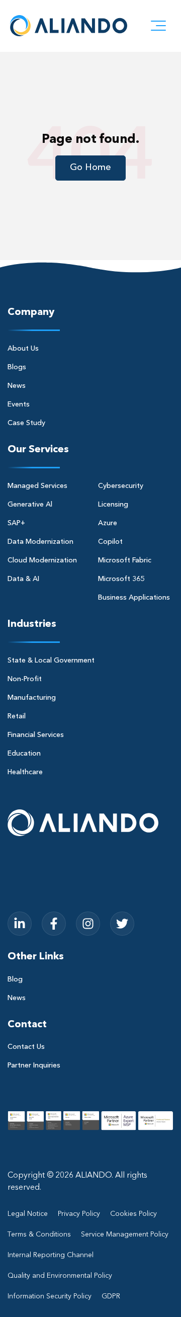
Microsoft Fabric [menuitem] (124, 560)
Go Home (90, 167)
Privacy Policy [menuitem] (79, 1213)
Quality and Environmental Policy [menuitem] (60, 1275)
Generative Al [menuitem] (30, 504)
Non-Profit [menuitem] (25, 679)
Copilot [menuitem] (110, 541)
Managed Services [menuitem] (37, 485)
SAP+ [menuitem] (16, 523)
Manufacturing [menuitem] (32, 697)
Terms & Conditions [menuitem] (39, 1234)
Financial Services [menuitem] (36, 734)
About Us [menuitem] (23, 348)
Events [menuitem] (19, 404)
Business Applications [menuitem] (134, 597)
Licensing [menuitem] (113, 504)
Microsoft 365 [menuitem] (121, 579)
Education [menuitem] (24, 753)
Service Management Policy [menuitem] (124, 1234)
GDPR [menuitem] (111, 1296)
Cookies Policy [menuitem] (133, 1213)
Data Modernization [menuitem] (40, 541)
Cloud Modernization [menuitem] (42, 560)
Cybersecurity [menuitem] (120, 485)
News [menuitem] (17, 385)
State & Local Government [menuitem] (51, 660)
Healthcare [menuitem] (25, 772)
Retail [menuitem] (17, 716)
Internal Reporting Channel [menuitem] (51, 1255)
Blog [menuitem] (15, 979)
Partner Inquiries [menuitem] (34, 1065)
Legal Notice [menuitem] (28, 1213)
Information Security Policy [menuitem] (50, 1296)
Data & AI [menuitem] (23, 579)
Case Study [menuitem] (26, 423)
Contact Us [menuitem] (26, 1046)
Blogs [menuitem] (17, 367)
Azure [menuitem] (107, 523)
